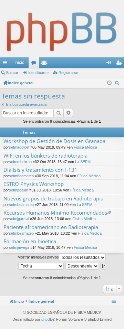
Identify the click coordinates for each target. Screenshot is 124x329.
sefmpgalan (18, 190)
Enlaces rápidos (6, 64)
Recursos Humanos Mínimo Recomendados (55, 212)
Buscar (12, 72)
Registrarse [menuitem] (120, 64)
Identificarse (38, 72)
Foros (35, 64)
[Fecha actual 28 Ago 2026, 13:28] (109, 83)
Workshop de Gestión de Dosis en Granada (54, 141)
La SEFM (83, 162)
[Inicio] (62, 28)
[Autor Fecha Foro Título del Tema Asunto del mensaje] (41, 266)
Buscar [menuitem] (118, 84)
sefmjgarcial (19, 219)
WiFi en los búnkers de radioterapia (45, 155)
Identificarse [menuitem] (110, 64)
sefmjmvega (19, 247)
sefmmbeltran (20, 162)
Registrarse (68, 72)
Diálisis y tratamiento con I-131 (40, 170)
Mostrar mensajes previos (38, 257)
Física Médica (85, 147)
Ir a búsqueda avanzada (26, 104)
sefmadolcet (19, 147)
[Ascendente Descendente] (82, 266)
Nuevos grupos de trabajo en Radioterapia (53, 198)
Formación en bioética (29, 241)
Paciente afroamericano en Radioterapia (50, 227)
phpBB (46, 319)
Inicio (19, 62)
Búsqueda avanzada (68, 113)
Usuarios (45, 64)
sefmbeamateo (21, 176)
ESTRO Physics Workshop (33, 184)
